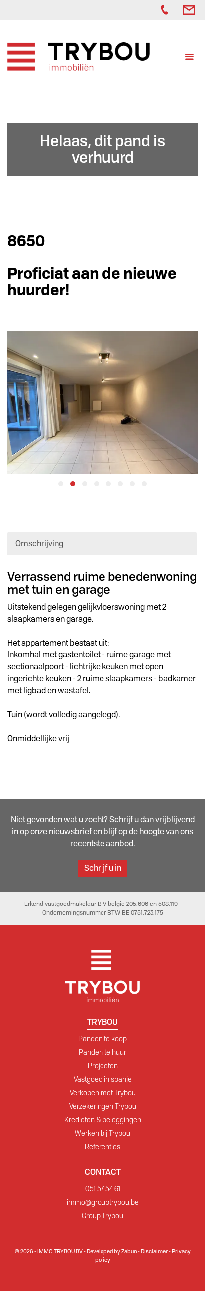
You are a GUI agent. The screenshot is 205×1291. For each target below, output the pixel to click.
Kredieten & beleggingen (102, 1120)
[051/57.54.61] (166, 9)
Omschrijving (39, 543)
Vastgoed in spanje (103, 1079)
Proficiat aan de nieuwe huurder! (92, 281)
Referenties (102, 1147)
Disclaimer (154, 1251)
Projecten (103, 1066)
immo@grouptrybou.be (103, 1202)
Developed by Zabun (112, 1251)
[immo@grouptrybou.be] (190, 9)
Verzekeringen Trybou (102, 1106)
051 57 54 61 (102, 1189)
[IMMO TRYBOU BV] (78, 56)
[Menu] (189, 58)
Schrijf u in (102, 868)
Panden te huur (102, 1052)
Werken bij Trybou (102, 1133)
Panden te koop (102, 1039)
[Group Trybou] (150, 9)
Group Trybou (102, 1216)
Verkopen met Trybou (103, 1093)
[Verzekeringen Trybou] (140, 9)
